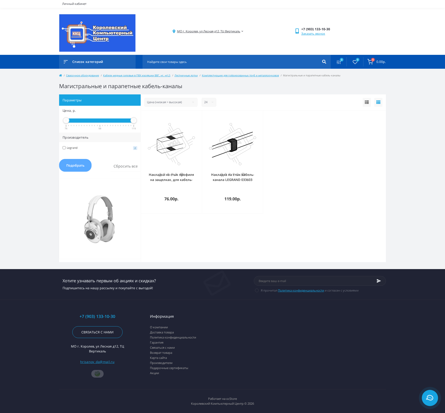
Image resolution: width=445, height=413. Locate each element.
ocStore (231, 399)
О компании (159, 327)
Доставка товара (162, 332)
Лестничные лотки (186, 75)
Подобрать (75, 165)
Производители (161, 363)
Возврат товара (161, 353)
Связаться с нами (97, 332)
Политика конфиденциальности (301, 290)
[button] (208, 31)
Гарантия (156, 342)
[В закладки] (200, 116)
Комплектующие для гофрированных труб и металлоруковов (240, 75)
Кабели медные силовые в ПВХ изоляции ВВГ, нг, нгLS (136, 75)
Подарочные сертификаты (169, 368)
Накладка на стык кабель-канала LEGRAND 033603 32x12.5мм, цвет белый (232, 179)
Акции (154, 373)
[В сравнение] (193, 116)
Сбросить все (126, 166)
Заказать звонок (313, 33)
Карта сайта (158, 358)
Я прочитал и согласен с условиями (310, 290)
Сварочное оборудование (82, 75)
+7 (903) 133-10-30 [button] (97, 316)
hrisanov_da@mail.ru (97, 362)
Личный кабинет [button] (74, 4)
